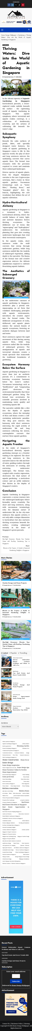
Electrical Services (6, 755)
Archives (4, 723)
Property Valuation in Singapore (9, 802)
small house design (6, 843)
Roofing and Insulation (24, 823)
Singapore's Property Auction (9, 834)
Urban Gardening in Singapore (22, 852)
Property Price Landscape (8, 800)
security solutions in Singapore (9, 829)
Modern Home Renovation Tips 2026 (21, 709)
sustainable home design (8, 850)
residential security (6, 820)
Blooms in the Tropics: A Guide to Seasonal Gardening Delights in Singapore (16, 613)
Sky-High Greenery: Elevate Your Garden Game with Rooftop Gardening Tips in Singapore (16, 644)
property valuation (25, 800)
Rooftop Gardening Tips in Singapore (11, 825)
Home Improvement (17, 657)
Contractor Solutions (19, 752)
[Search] (29, 29)
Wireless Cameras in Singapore (18, 863)
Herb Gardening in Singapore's (9, 757)
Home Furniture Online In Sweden (14, 770)
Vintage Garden (6, 856)
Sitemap (27, 1024)
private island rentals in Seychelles (21, 795)
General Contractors (24, 755)
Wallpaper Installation (24, 859)
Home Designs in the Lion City (9, 767)
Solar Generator (25, 843)
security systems (25, 829)
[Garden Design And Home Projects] (16, 571)
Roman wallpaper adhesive (8, 823)
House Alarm (5, 786)
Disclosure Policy (17, 1024)
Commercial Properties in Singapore (10, 750)
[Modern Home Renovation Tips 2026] (6, 708)
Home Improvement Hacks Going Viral (21, 697)
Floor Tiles (15, 755)
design (27, 752)
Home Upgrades (25, 783)
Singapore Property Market (8, 838)
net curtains (5, 793)
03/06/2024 (17, 617)
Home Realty (26, 776)
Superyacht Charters (7, 847)
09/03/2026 (17, 585)
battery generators (6, 746)
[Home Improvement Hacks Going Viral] (6, 696)
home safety (26, 781)
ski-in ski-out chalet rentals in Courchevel (11, 841)
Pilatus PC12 (5, 795)
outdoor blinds (25, 793)
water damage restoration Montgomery (11, 861)
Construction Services (7, 752)
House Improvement (15, 786)
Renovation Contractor (24, 814)
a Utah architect (25, 743)
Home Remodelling (6, 779)
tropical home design (7, 852)
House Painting (25, 786)
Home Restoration (6, 781)
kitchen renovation (10, 788)
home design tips (23, 767)
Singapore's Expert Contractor (9, 832)
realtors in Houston (6, 814)
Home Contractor (17, 706)
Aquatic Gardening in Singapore (9, 743)
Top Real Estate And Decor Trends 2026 (21, 674)
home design (7, 762)
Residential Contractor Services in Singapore (12, 818)
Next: (16, 548)
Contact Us (6, 1024)
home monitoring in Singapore (9, 774)
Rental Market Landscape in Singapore (11, 816)
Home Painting (25, 774)
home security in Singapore (8, 783)
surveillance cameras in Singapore (21, 847)
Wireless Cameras (6, 863)
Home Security (16, 694)
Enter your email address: (16, 978)
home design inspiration (11, 765)
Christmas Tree (25, 748)
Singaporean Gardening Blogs (9, 836)
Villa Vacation (26, 854)
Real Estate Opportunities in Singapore (15, 808)
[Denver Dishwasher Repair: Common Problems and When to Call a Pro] (6, 661)
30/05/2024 (18, 77)
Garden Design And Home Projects (14, 583)
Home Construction (10, 760)
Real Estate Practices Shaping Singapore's (11, 811)
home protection (8, 777)
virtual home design (6, 859)
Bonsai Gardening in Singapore (9, 748)
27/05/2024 (17, 648)
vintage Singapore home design (22, 856)
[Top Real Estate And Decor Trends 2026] (6, 673)
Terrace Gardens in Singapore (22, 850)
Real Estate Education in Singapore (14, 805)
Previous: (16, 540)
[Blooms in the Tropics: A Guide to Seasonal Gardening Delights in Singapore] (16, 598)
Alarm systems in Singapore (8, 741)
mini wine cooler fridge (7, 791)
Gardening (21, 35)
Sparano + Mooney (24, 845)
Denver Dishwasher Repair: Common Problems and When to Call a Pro (21, 662)
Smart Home (16, 843)
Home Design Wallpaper (8, 35)
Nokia (10, 793)
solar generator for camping (8, 845)
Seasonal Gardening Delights (8, 827)
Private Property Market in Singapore (11, 797)
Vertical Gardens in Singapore (9, 854)
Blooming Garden (23, 746)
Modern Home (24, 791)
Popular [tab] (13, 653)
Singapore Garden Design (23, 836)
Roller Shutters (25, 820)
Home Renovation (25, 779)
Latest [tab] (5, 653)
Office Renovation (17, 793)
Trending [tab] (23, 653)
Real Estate (15, 671)
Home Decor (25, 760)
